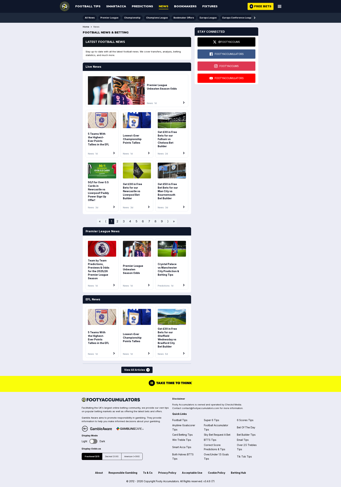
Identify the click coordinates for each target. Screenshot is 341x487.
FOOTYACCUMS (229, 66)
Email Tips (243, 439)
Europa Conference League (237, 17)
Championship (132, 17)
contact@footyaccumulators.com (200, 408)
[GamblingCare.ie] (130, 428)
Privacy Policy (167, 472)
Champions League (157, 17)
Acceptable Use (192, 472)
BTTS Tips (210, 439)
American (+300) (132, 456)
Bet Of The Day (246, 427)
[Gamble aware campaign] (101, 428)
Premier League (109, 17)
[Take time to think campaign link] (170, 385)
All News (90, 17)
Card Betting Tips (182, 434)
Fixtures (210, 6)
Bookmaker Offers (184, 17)
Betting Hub (238, 472)
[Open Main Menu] (279, 6)
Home (86, 27)
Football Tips (88, 6)
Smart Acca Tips (181, 447)
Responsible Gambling (123, 472)
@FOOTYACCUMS (229, 41)
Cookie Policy (216, 472)
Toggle (94, 441)
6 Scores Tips (245, 420)
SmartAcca (116, 6)
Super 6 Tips (211, 420)
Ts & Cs (148, 472)
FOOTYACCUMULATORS (229, 53)
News (163, 6)
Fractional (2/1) (92, 456)
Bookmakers (185, 6)
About (99, 472)
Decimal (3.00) (111, 456)
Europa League (208, 17)
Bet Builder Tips (246, 434)
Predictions (142, 6)
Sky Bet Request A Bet (217, 434)
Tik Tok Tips (244, 456)
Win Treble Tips (181, 439)
